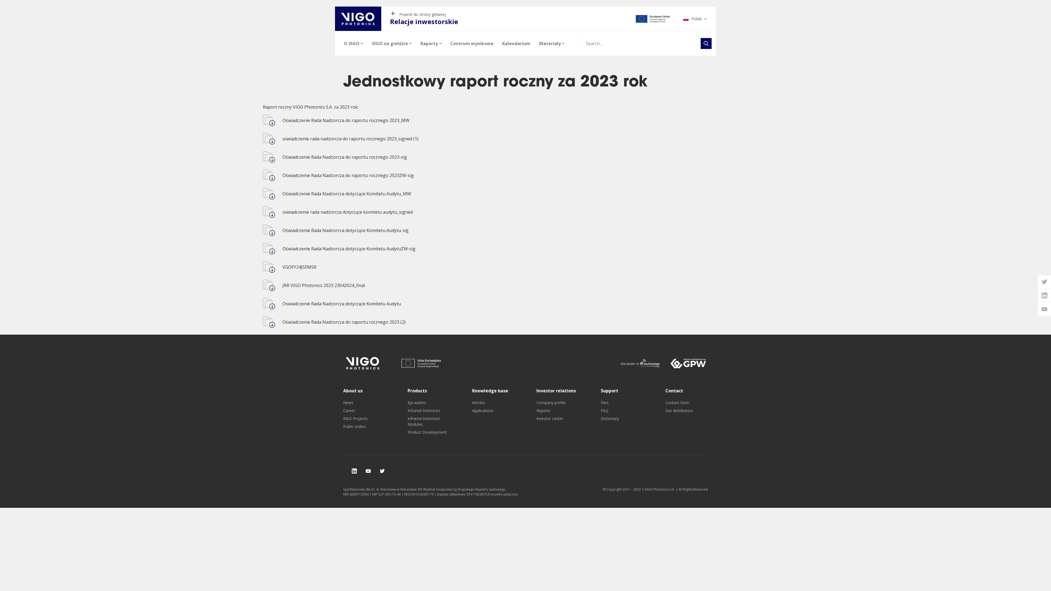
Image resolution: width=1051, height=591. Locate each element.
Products (417, 390)
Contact (674, 390)
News (348, 402)
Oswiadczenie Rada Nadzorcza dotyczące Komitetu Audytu (341, 304)
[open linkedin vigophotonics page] (1044, 295)
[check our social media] (354, 471)
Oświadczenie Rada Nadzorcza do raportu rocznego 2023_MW (345, 120)
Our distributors (679, 410)
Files (605, 402)
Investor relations (556, 390)
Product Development (427, 432)
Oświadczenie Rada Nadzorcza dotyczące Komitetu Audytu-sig (345, 230)
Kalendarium (516, 43)
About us (353, 390)
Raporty (429, 43)
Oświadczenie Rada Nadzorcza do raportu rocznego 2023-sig (344, 157)
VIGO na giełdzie (390, 43)
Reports (543, 410)
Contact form (677, 402)
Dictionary (610, 418)
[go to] (653, 19)
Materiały (550, 43)
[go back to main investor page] (358, 19)
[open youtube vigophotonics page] (1044, 309)
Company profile (551, 402)
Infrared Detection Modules (424, 421)
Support (609, 390)
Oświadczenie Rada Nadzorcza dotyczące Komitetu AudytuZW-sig (348, 249)
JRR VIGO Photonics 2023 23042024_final (323, 285)
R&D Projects (355, 418)
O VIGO (351, 43)
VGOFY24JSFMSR (299, 267)
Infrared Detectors (424, 410)
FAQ (604, 410)
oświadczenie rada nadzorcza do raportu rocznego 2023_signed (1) (350, 139)
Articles (478, 402)
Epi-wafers (417, 402)
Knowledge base (490, 390)
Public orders (354, 426)
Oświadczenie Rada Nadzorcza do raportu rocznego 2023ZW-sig (348, 175)
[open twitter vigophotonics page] (1044, 281)
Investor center (549, 418)
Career (349, 410)
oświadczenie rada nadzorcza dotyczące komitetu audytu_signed (347, 212)
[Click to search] (706, 43)
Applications (482, 410)
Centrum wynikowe (471, 43)
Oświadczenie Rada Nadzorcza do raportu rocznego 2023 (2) (344, 322)
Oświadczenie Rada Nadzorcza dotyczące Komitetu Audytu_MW (346, 194)
